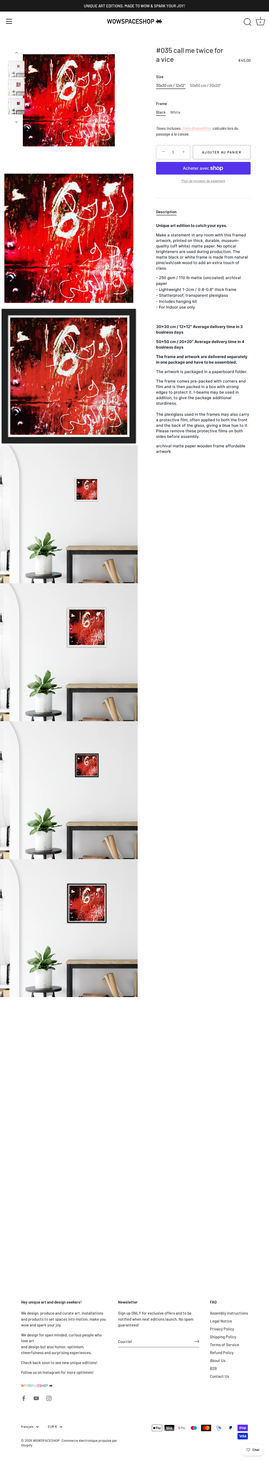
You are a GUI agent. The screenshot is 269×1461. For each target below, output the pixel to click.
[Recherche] (247, 22)
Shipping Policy (223, 1336)
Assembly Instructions (229, 1313)
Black (161, 112)
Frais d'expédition (197, 128)
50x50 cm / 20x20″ (205, 85)
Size (159, 76)
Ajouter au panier (221, 152)
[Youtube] (36, 1397)
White (175, 112)
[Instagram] (48, 1397)
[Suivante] (16, 122)
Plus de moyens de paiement (203, 181)
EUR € (52, 1427)
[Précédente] (16, 53)
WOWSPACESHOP (46, 1440)
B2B (213, 1368)
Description (166, 211)
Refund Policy (222, 1352)
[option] (16, 70)
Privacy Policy (222, 1328)
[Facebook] (23, 1397)
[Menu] (9, 21)
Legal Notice (221, 1321)
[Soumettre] (196, 1341)
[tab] (169, 212)
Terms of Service (224, 1344)
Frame (161, 103)
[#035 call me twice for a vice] (16, 69)
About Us (217, 1360)
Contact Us (219, 1376)
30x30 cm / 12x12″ (170, 85)
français (27, 1427)
